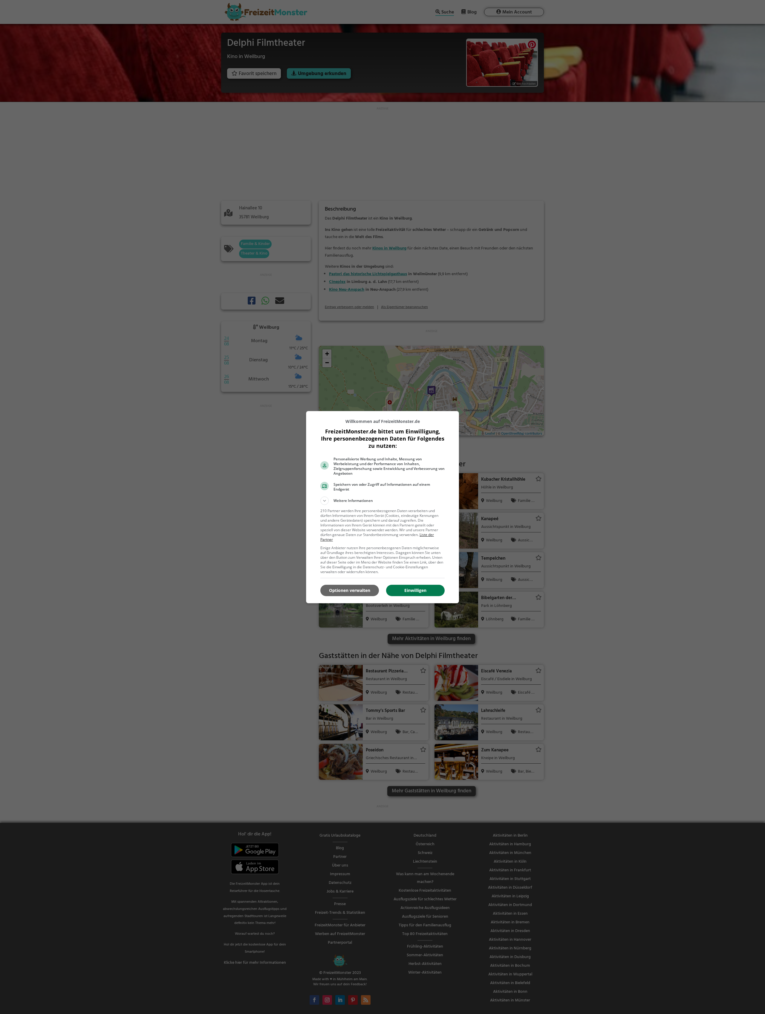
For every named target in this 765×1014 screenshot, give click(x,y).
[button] (382, 501)
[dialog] (382, 507)
